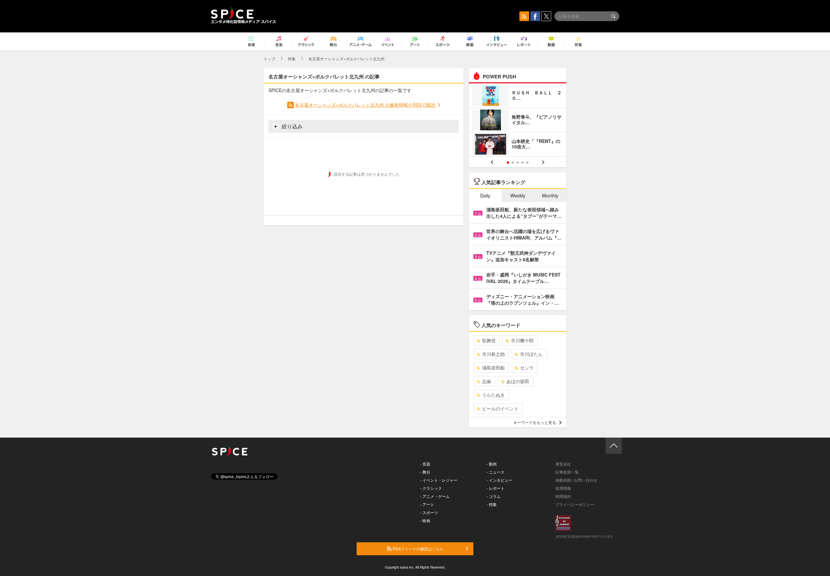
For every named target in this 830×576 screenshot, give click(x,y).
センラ (527, 367)
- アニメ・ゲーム (435, 496)
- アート (427, 504)
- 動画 (492, 463)
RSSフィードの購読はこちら (418, 548)
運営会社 (563, 463)
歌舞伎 (489, 340)
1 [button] (508, 162)
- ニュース (495, 472)
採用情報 (563, 488)
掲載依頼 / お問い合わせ (576, 480)
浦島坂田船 (493, 367)
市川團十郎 (522, 340)
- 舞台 (425, 472)
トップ (269, 58)
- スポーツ (429, 512)
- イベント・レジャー (438, 480)
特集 (292, 58)
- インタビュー (499, 480)
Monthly (550, 195)
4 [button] (522, 162)
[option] (517, 120)
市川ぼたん (531, 354)
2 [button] (513, 162)
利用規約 (563, 496)
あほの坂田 (517, 381)
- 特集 (492, 504)
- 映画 (425, 520)
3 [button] (517, 162)
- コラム (494, 496)
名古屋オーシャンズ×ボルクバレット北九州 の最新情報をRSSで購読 (365, 104)
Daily (485, 195)
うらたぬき (493, 395)
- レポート (495, 488)
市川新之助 (493, 354)
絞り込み (291, 126)
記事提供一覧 (567, 472)
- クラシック (431, 488)
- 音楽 (425, 463)
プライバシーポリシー (574, 504)
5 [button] (527, 162)
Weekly (517, 195)
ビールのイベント (500, 408)
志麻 (486, 381)
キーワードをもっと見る (534, 422)
